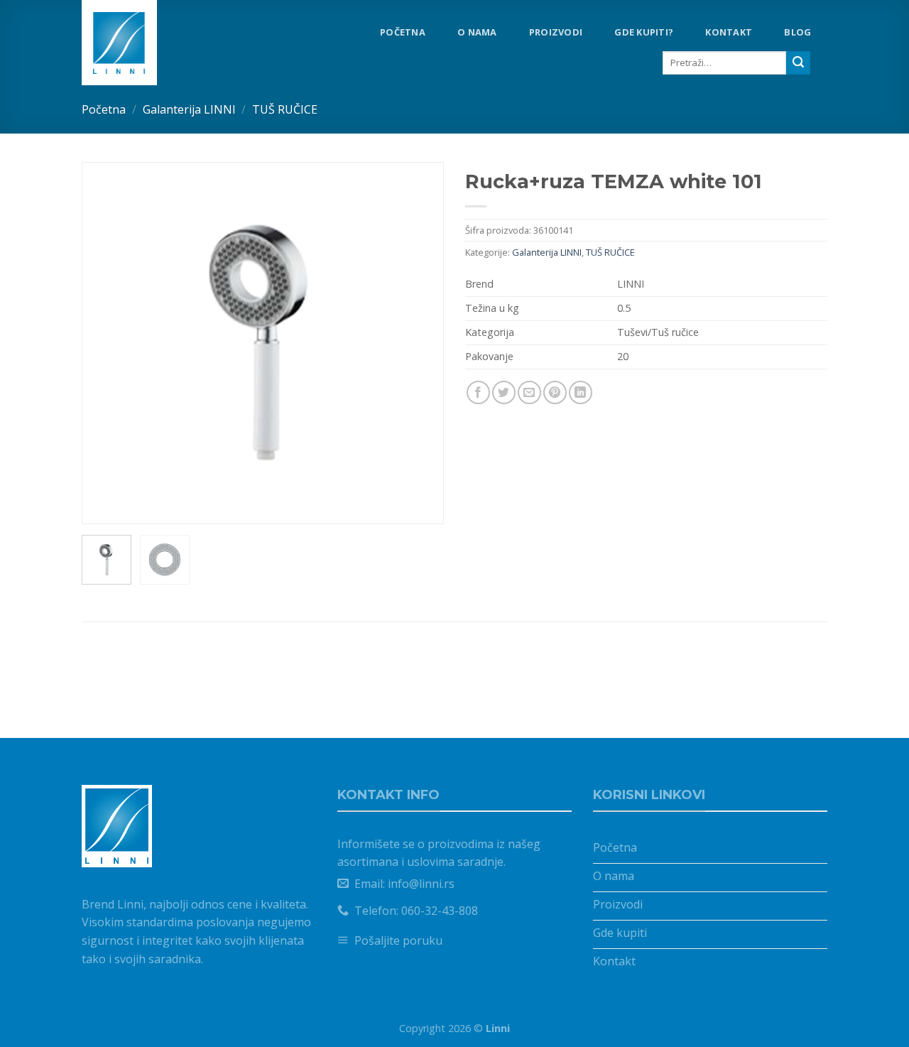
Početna (402, 32)
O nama (477, 32)
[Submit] (798, 63)
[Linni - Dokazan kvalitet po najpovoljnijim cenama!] (142, 42)
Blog (797, 32)
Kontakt (728, 32)
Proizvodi (555, 32)
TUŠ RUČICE (284, 109)
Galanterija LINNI (189, 109)
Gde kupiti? (643, 32)
